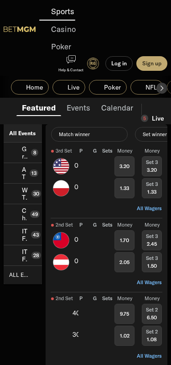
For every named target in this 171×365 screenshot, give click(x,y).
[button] (161, 88)
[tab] (38, 107)
